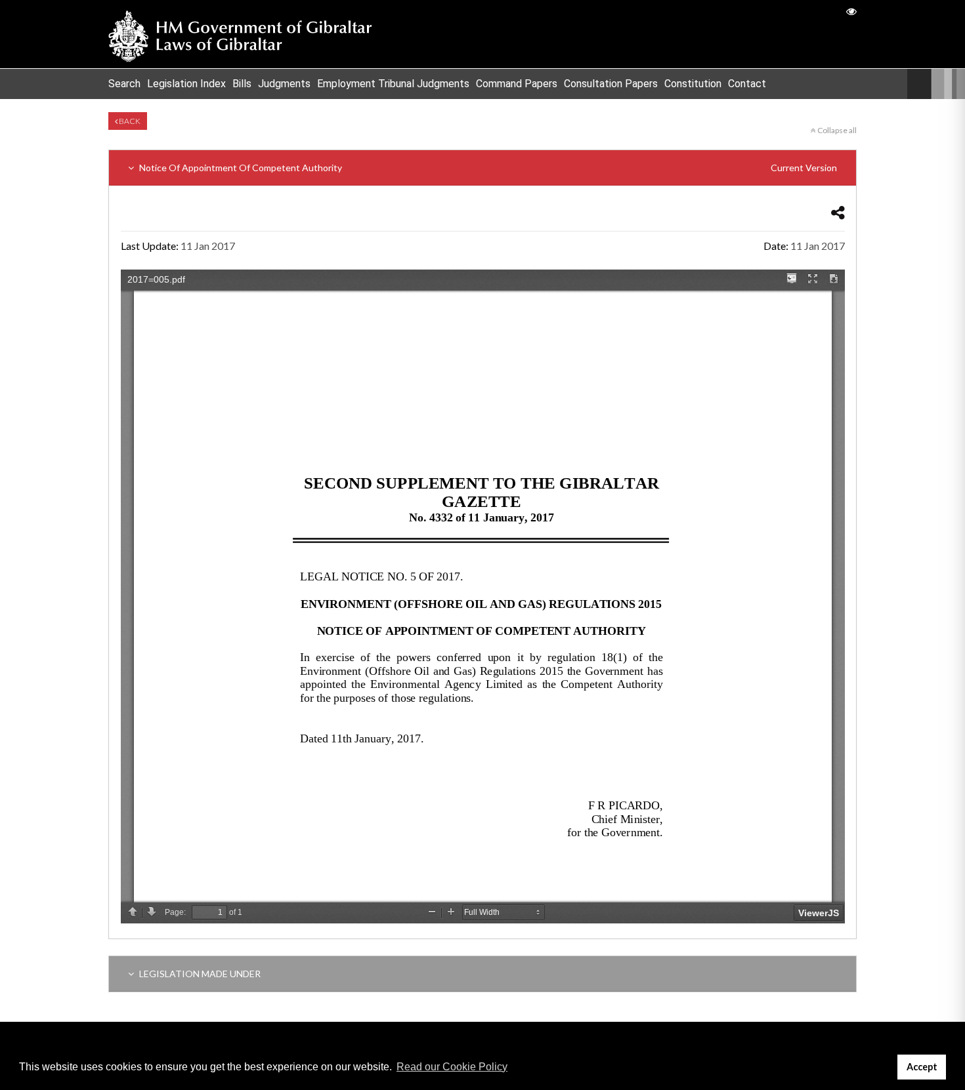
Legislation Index (186, 83)
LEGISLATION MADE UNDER (199, 973)
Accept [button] (922, 1066)
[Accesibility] (851, 10)
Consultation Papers (611, 83)
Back (129, 121)
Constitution (692, 83)
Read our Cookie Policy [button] (452, 1066)
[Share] (838, 212)
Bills (241, 83)
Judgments (284, 83)
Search (124, 83)
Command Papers (516, 83)
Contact (747, 83)
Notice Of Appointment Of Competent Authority (487, 167)
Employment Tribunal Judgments (393, 83)
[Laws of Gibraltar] (240, 34)
